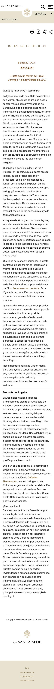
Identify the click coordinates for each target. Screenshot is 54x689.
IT (39, 45)
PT (44, 45)
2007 (15, 19)
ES (21, 45)
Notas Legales (27, 672)
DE (9, 45)
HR (33, 45)
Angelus (7, 19)
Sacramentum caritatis (26, 288)
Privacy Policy (27, 681)
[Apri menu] (50, 6)
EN (16, 45)
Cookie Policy (27, 676)
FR (27, 45)
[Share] (51, 32)
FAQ (27, 668)
